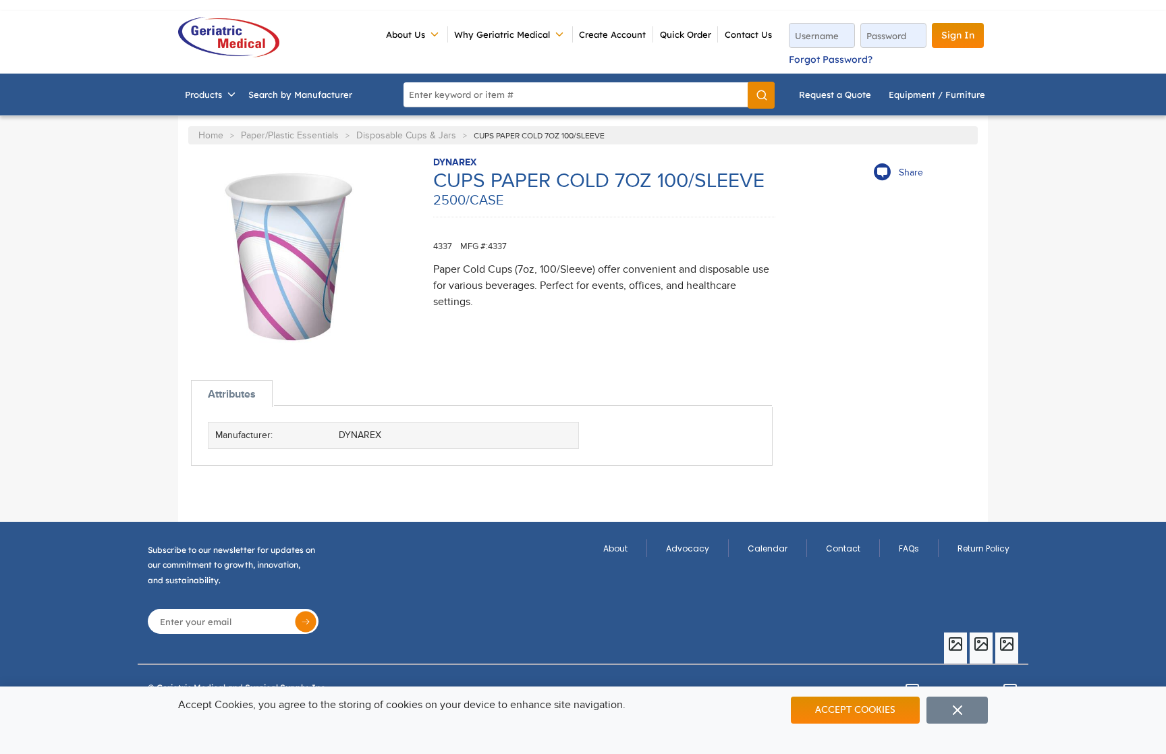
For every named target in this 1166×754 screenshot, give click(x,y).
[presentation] (232, 394)
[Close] (957, 710)
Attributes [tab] (232, 394)
